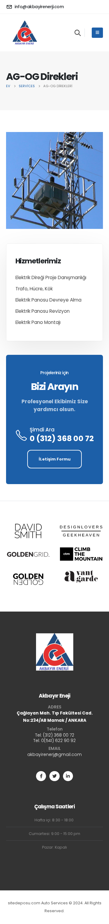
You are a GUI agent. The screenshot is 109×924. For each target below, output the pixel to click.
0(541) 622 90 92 (58, 741)
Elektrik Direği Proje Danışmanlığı (50, 277)
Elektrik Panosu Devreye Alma (48, 300)
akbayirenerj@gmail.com (54, 754)
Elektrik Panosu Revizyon (42, 311)
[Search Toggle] (77, 32)
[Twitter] (54, 776)
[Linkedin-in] (68, 776)
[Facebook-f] (41, 776)
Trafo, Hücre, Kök (34, 288)
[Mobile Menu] (97, 33)
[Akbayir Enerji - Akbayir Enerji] (24, 33)
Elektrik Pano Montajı (38, 322)
